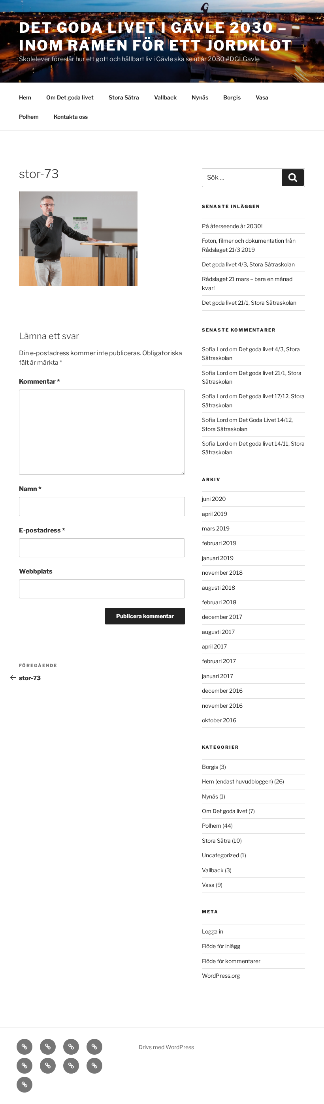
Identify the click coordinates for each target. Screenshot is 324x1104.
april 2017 (214, 646)
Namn (30, 489)
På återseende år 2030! (232, 226)
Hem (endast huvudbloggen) (237, 781)
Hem (25, 97)
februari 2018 (219, 602)
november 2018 (222, 572)
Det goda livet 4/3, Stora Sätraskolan (248, 264)
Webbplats (36, 571)
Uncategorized (220, 855)
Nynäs (200, 97)
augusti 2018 (218, 587)
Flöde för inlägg (221, 946)
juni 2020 (214, 498)
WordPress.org (221, 975)
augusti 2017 (218, 631)
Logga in (212, 931)
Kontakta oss (71, 116)
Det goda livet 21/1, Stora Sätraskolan (249, 302)
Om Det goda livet (70, 97)
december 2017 (222, 616)
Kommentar (39, 381)
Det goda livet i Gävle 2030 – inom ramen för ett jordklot (155, 36)
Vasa (262, 97)
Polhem (29, 116)
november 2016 (222, 705)
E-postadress (42, 530)
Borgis (232, 97)
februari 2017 (219, 661)
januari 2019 (218, 558)
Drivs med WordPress (166, 1047)
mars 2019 (216, 528)
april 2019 (214, 513)
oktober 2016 (219, 720)
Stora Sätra (124, 97)
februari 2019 (219, 543)
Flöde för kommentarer (231, 961)
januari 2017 (217, 676)
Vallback (165, 97)
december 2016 (222, 690)
